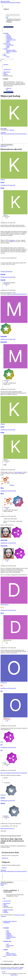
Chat (4, 54)
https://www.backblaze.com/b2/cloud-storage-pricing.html (14, 772)
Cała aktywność (7, 43)
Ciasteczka (5, 912)
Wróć (7, 930)
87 (6, 285)
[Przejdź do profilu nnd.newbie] (6, 537)
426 (7, 381)
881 (7, 508)
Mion (2, 493)
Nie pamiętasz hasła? (11, 24)
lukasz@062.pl (14, 974)
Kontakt (5, 911)
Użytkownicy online (11, 39)
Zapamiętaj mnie (10, 19)
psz (1, 750)
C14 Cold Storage (18, 472)
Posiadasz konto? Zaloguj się (10, 6)
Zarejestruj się (6, 28)
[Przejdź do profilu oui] (14, 681)
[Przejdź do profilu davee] (14, 603)
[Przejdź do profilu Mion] (5, 485)
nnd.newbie (4, 545)
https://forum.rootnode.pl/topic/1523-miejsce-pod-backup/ (14, 133)
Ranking (8, 41)
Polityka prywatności (8, 909)
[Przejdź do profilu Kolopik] (3, 271)
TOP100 (5, 48)
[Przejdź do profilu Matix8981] (14, 322)
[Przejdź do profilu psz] (2, 741)
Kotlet (5, 128)
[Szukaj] (1, 62)
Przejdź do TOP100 (10, 50)
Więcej (7, 42)
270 (7, 561)
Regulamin (8, 37)
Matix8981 (4, 342)
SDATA (3, 803)
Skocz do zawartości (5, 1)
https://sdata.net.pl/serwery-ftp (7, 828)
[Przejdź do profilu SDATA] (3, 795)
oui (1, 691)
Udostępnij (3, 132)
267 (7, 765)
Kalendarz (8, 35)
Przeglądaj (5, 33)
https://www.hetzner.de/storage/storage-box (17, 294)
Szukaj (7, 46)
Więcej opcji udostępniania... (7, 144)
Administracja (9, 38)
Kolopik (3, 280)
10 (6, 217)
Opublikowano (8, 185)
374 (7, 720)
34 (6, 642)
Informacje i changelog (11, 51)
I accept (3, 971)
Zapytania (12, 130)
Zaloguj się (9, 21)
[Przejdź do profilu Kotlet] (14, 126)
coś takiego (12, 240)
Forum (7, 34)
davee (2, 613)
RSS (4, 898)
